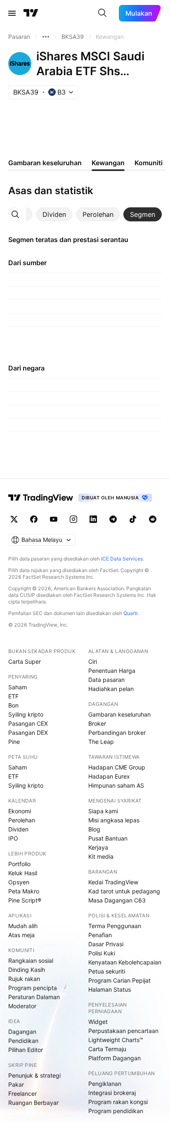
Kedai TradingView (113, 882)
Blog (94, 829)
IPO (13, 838)
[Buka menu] (12, 13)
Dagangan (22, 1031)
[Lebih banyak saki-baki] (46, 36)
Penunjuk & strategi (34, 1075)
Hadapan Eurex (109, 776)
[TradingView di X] (14, 519)
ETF (13, 696)
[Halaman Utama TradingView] (31, 13)
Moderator (22, 1005)
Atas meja (21, 934)
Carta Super (24, 661)
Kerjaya (98, 847)
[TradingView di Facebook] (34, 519)
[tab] (54, 214)
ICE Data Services (122, 559)
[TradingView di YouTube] (53, 519)
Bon (13, 705)
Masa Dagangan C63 (117, 900)
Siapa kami (103, 811)
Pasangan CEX (28, 723)
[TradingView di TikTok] (133, 519)
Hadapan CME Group (116, 767)
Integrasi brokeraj (112, 1092)
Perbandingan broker (117, 732)
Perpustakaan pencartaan (123, 1030)
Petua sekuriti (106, 971)
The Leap (101, 741)
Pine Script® (24, 900)
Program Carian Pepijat (119, 980)
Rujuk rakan (24, 978)
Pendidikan (23, 1040)
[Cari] (102, 13)
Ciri (92, 661)
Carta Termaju (107, 1048)
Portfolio (19, 863)
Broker (97, 723)
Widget (98, 1021)
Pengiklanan (104, 1083)
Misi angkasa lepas (113, 820)
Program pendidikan (115, 1110)
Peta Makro (23, 891)
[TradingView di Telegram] (113, 519)
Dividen (18, 829)
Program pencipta (32, 987)
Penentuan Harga (111, 670)
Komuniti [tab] (149, 163)
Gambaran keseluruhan (119, 714)
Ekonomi (19, 811)
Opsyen (18, 882)
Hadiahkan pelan (111, 688)
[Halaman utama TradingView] (40, 497)
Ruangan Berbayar (33, 1102)
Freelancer (22, 1093)
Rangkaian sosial (30, 960)
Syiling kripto (25, 714)
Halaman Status (109, 989)
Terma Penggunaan (114, 925)
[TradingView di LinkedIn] (93, 519)
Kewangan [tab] (108, 163)
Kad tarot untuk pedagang (124, 891)
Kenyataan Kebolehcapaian (124, 962)
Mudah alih (23, 925)
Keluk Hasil (22, 872)
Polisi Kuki (101, 953)
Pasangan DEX (28, 732)
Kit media (100, 856)
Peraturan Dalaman (34, 996)
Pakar (16, 1084)
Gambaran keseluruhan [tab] (45, 163)
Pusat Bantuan (108, 838)
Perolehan (21, 820)
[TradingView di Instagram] (73, 519)
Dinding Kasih (26, 969)
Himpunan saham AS (116, 785)
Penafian (100, 934)
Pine (14, 741)
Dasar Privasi (105, 944)
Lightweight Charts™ (115, 1039)
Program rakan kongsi (118, 1101)
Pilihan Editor (25, 1049)
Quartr (130, 613)
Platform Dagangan (114, 1058)
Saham (17, 687)
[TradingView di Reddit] (152, 519)
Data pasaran (106, 679)
